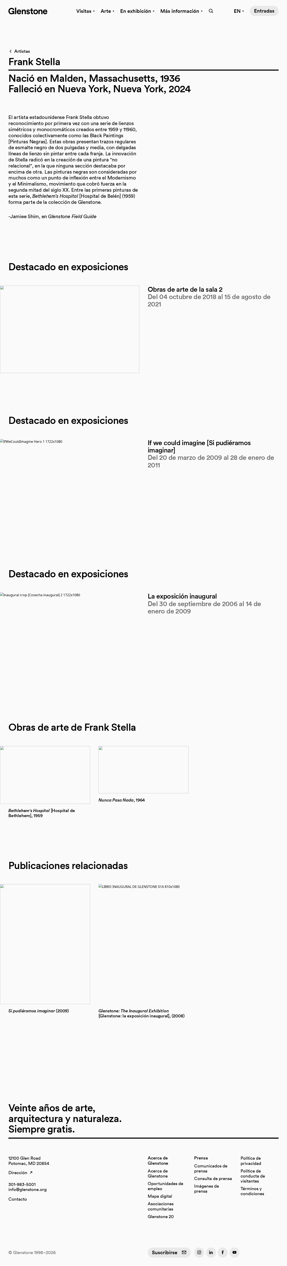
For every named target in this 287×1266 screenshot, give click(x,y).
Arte (106, 11)
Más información (179, 11)
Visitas (83, 11)
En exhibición (135, 11)
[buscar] (209, 10)
